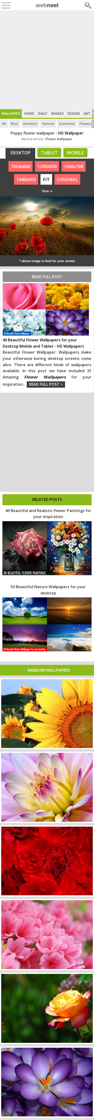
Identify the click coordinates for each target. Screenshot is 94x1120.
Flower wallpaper (47, 139)
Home (29, 113)
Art (87, 113)
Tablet (49, 152)
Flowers (86, 123)
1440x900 (26, 179)
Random (30, 123)
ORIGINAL (67, 179)
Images (57, 113)
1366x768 (73, 166)
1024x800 (20, 166)
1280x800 (47, 166)
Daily (42, 113)
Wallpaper (10, 113)
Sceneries (67, 123)
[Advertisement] (47, 60)
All (4, 123)
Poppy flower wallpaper (33, 133)
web (47, 5)
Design (73, 113)
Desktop (20, 152)
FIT (46, 179)
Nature (48, 123)
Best (14, 123)
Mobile (75, 152)
